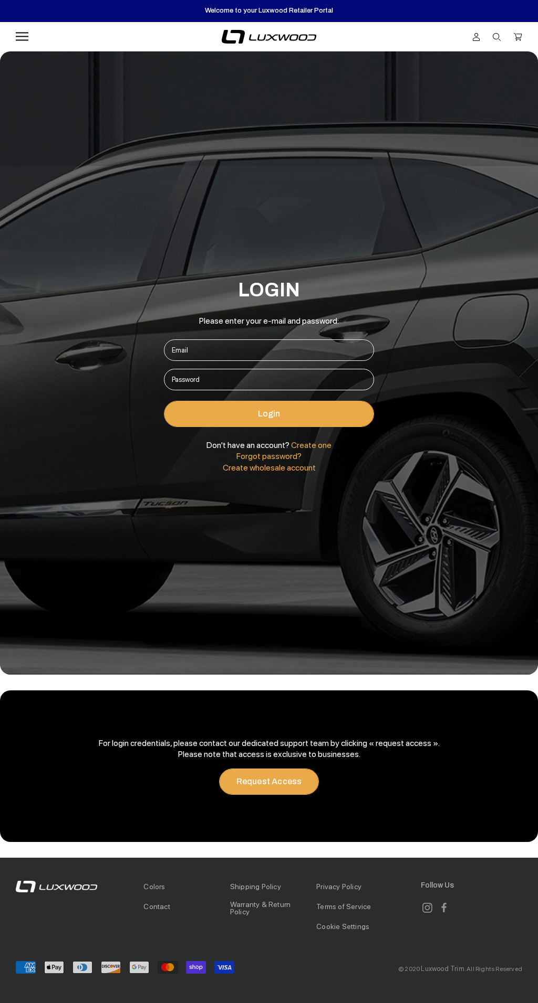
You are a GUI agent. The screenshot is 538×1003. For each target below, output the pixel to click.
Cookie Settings (342, 926)
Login (269, 413)
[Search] (497, 36)
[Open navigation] (22, 36)
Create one (311, 445)
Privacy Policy (338, 886)
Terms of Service (343, 906)
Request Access (269, 781)
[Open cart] (518, 36)
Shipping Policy (255, 886)
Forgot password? (269, 456)
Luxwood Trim (442, 969)
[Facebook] (444, 907)
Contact (156, 906)
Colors (154, 886)
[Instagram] (427, 907)
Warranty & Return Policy (260, 908)
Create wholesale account (269, 468)
